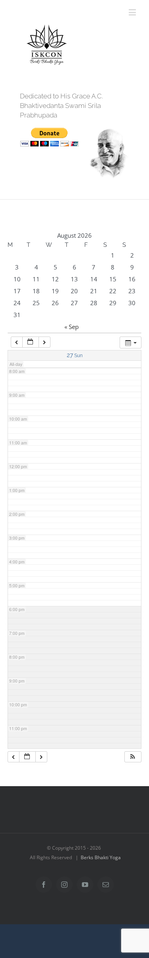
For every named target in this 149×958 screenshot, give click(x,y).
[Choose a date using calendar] (30, 342)
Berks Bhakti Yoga (101, 857)
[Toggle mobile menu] (133, 12)
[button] (133, 757)
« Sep (71, 327)
